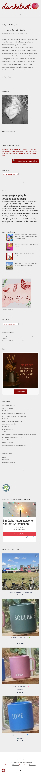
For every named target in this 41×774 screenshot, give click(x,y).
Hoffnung (34, 210)
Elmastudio (32, 765)
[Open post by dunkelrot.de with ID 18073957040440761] (20, 571)
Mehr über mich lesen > (9, 131)
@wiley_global (18, 201)
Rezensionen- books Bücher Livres (14, 76)
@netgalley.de (7, 196)
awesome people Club (18, 204)
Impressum (5, 460)
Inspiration (15, 213)
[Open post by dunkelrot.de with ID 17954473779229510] (20, 666)
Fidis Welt (5, 411)
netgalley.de (25, 216)
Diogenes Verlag (31, 206)
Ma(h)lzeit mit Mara (7, 432)
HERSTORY (5, 419)
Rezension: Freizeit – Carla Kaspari (16, 30)
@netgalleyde (19, 195)
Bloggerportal (15, 206)
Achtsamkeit (24, 201)
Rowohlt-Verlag (32, 219)
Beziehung (6, 206)
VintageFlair (5, 440)
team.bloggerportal (15, 221)
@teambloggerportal (8, 201)
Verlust (4, 224)
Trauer (34, 221)
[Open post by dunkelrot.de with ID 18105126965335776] (20, 617)
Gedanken (14, 208)
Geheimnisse (21, 208)
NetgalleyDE (7, 218)
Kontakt (4, 457)
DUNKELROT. (16, 763)
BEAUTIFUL (30, 203)
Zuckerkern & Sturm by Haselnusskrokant (14, 445)
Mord (17, 216)
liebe (14, 216)
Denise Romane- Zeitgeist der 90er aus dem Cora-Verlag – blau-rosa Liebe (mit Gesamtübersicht (26, 237)
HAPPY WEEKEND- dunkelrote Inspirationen (14, 416)
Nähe (15, 219)
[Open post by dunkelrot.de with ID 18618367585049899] (20, 714)
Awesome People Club (8, 405)
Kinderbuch (35, 213)
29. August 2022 (6, 33)
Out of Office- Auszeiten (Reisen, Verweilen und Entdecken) (19, 434)
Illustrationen (5, 213)
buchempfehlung (24, 206)
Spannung (5, 222)
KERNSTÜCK (5, 426)
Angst (8, 204)
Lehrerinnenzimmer (7, 429)
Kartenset (23, 213)
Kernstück (28, 213)
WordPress (15, 765)
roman (25, 218)
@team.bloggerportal (14, 198)
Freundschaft (6, 208)
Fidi (13, 33)
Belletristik (30, 76)
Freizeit (10, 77)
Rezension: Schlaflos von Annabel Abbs (13, 341)
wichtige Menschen (7, 442)
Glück (26, 208)
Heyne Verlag (27, 210)
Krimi (10, 216)
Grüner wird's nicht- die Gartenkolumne (13, 413)
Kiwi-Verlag (5, 216)
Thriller (25, 221)
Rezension (15, 77)
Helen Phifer (20, 210)
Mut (21, 216)
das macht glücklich (8, 408)
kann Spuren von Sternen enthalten (12, 421)
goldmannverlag (11, 210)
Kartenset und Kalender (9, 424)
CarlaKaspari (5, 77)
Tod (31, 222)
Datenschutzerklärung (8, 462)
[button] (3, 770)
